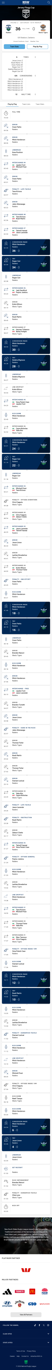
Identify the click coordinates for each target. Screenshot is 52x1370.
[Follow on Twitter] (44, 1325)
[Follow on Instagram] (48, 1325)
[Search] (48, 2)
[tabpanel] (26, 662)
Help (18, 1356)
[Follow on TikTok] (35, 1325)
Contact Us (25, 1356)
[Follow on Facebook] (39, 1325)
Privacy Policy (31, 1351)
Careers (12, 1356)
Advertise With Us (36, 1356)
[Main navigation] (3, 2)
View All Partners (26, 1314)
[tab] (12, 104)
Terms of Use (20, 1351)
